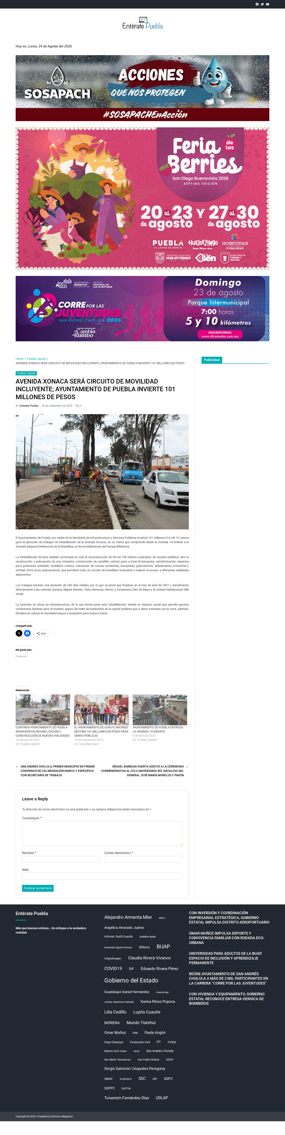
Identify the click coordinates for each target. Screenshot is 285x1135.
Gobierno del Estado (131, 980)
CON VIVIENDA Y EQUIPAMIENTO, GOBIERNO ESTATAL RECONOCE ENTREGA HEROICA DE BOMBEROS (227, 999)
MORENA (112, 1023)
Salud (136, 1051)
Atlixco (144, 947)
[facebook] (257, 4)
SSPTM (126, 1088)
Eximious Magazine (61, 1116)
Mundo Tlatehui (141, 1022)
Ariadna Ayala (148, 936)
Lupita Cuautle (146, 1012)
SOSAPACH (126, 1079)
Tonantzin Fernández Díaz (126, 1097)
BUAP (163, 947)
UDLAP (162, 1097)
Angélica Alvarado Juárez (124, 928)
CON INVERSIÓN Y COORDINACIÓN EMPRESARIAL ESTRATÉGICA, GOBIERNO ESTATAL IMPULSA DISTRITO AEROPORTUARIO (229, 917)
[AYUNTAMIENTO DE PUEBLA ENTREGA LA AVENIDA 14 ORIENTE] (160, 709)
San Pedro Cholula (148, 1059)
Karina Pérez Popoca (158, 1001)
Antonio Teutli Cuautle (118, 936)
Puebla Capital (26, 373)
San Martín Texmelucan (117, 1059)
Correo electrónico (118, 853)
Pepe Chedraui (113, 1042)
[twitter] (262, 4)
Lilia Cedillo (115, 1012)
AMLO (162, 918)
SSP (155, 1079)
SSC (142, 1078)
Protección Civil (140, 1042)
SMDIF (108, 1078)
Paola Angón (155, 1032)
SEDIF (169, 1059)
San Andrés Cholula (160, 1051)
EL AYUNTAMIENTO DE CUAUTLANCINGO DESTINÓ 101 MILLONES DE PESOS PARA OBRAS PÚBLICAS (101, 731)
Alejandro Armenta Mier (128, 917)
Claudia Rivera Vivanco (149, 957)
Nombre (29, 853)
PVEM (172, 1042)
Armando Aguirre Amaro (118, 947)
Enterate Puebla (29, 405)
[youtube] (267, 4)
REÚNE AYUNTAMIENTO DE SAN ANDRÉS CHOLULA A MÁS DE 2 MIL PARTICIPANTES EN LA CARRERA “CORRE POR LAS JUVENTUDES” (228, 978)
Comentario (32, 818)
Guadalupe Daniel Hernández (126, 992)
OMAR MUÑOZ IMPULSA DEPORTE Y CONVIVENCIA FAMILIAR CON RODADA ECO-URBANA (226, 938)
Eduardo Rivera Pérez (159, 968)
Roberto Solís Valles (115, 1051)
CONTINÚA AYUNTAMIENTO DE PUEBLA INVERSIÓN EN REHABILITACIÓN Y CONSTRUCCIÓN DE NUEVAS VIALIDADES (43, 731)
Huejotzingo (162, 992)
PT (159, 1042)
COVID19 (113, 968)
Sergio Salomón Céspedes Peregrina (134, 1069)
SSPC (168, 1079)
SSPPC (109, 1088)
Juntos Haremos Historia (119, 1001)
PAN (135, 1032)
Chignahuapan (112, 958)
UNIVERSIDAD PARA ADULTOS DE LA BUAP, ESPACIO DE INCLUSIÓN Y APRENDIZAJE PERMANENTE (225, 958)
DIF (131, 969)
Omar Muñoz (115, 1033)
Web (25, 870)
